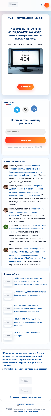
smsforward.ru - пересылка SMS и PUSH (22, 359)
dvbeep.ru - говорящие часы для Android (23, 356)
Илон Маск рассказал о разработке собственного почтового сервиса (28, 228)
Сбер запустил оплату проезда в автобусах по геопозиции (26, 212)
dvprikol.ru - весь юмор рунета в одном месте (26, 369)
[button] (41, 5)
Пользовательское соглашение (25, 397)
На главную (25, 87)
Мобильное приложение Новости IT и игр (23, 353)
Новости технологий (28, 411)
